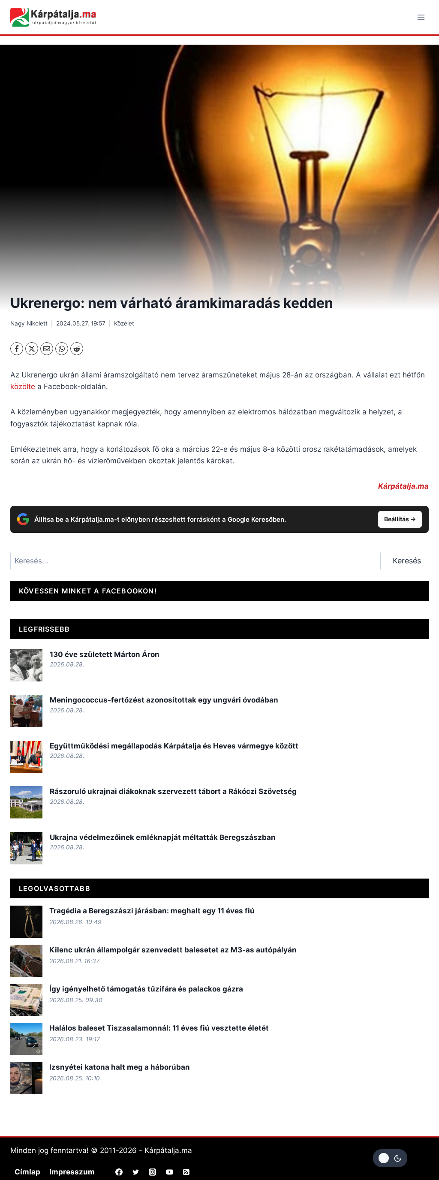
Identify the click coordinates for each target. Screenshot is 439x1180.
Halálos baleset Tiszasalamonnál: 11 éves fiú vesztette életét (159, 1028)
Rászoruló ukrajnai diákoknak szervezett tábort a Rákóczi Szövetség (173, 791)
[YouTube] (169, 1172)
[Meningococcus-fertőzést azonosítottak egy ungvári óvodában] (26, 711)
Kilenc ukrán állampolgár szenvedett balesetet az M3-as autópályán (173, 950)
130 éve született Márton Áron (104, 654)
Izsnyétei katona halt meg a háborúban (119, 1067)
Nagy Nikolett (29, 323)
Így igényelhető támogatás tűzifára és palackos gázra (146, 989)
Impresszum (72, 1172)
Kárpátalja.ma (403, 486)
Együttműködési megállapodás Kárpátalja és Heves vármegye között (174, 746)
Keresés (407, 560)
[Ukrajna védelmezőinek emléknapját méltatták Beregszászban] (26, 848)
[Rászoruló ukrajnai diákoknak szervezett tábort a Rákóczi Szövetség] (26, 802)
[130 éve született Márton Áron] (26, 665)
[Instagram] (152, 1172)
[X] (31, 348)
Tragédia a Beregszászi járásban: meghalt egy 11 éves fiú (152, 910)
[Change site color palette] (390, 1158)
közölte (22, 386)
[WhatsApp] (61, 348)
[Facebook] (16, 348)
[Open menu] (421, 17)
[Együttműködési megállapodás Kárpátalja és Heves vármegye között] (26, 757)
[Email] (46, 348)
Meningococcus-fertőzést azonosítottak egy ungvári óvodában (164, 700)
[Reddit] (76, 348)
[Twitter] (136, 1172)
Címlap (27, 1172)
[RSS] (186, 1172)
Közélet (124, 323)
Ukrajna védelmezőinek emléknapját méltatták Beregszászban (163, 837)
